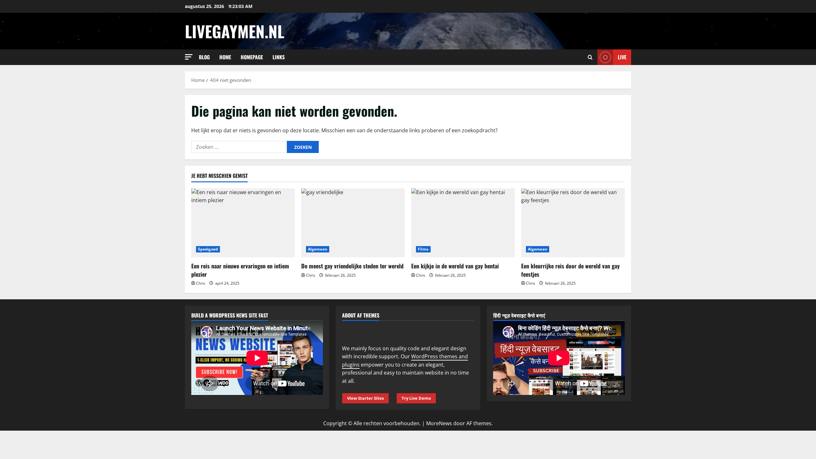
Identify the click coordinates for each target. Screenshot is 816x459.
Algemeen (317, 249)
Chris (200, 283)
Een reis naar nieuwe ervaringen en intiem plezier (240, 270)
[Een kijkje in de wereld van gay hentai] (463, 223)
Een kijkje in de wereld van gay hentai (455, 266)
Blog (204, 57)
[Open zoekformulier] (590, 57)
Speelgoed (208, 249)
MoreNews (439, 423)
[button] (189, 57)
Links (279, 57)
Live (622, 57)
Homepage (252, 57)
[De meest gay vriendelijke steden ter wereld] (353, 223)
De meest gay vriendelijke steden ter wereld (352, 266)
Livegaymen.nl (234, 31)
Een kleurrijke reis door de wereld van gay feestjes (570, 270)
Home (225, 57)
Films (423, 249)
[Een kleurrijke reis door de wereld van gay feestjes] (573, 223)
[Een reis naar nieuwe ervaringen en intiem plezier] (243, 223)
